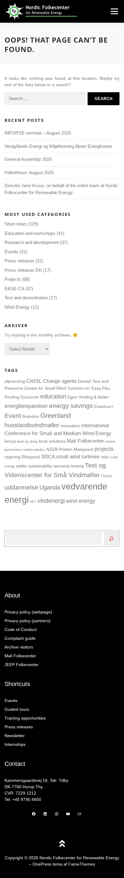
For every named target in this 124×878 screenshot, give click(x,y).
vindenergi (51, 500)
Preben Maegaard (76, 449)
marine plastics (34, 449)
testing (77, 465)
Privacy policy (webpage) (28, 612)
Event (13, 415)
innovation (70, 425)
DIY (87, 388)
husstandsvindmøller (32, 425)
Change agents (60, 381)
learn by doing (27, 441)
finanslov (30, 416)
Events (11, 251)
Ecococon (29, 397)
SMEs (105, 457)
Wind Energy (17, 307)
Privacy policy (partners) (28, 620)
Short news (16, 223)
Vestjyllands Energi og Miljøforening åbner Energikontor (59, 146)
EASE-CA (14, 288)
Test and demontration (26, 297)
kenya (10, 441)
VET (33, 501)
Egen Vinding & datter (88, 397)
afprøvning (15, 381)
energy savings (71, 405)
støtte (21, 465)
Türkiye (106, 476)
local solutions (52, 441)
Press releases (19, 260)
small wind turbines (78, 456)
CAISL (34, 381)
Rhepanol (31, 456)
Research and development (32, 242)
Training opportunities (25, 718)
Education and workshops (30, 233)
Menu (114, 11)
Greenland (55, 415)
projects (104, 449)
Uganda (49, 487)
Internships (15, 744)
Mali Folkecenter (85, 441)
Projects (13, 279)
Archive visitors (19, 647)
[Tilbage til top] (62, 844)
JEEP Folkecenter (22, 664)
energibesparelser (26, 406)
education (53, 396)
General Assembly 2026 (28, 159)
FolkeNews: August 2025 (29, 172)
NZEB (51, 449)
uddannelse (21, 487)
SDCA (48, 456)
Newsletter (15, 735)
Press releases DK (23, 270)
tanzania (62, 465)
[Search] (111, 538)
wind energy (80, 501)
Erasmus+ (103, 406)
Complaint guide (20, 638)
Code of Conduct (21, 629)
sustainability (40, 465)
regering (12, 456)
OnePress (42, 864)
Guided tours (17, 709)
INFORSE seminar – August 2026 (38, 132)
